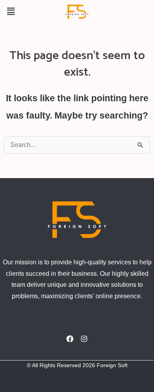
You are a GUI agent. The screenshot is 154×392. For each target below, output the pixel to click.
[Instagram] (84, 338)
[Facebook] (69, 338)
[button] (10, 11)
